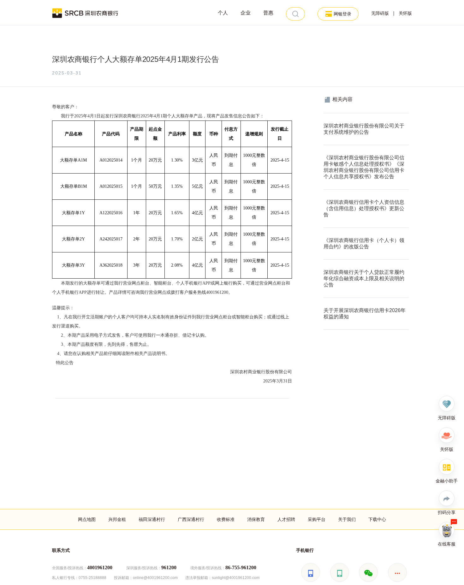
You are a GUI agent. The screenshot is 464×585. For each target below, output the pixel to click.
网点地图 (87, 519)
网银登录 (342, 13)
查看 (328, 116)
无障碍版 (380, 13)
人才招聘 (286, 519)
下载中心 (377, 519)
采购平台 (316, 519)
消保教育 (256, 519)
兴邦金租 (117, 519)
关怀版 (405, 13)
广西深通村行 (191, 519)
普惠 (268, 12)
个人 (223, 12)
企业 (246, 12)
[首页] (85, 12)
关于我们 (347, 519)
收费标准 (226, 519)
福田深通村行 (152, 519)
